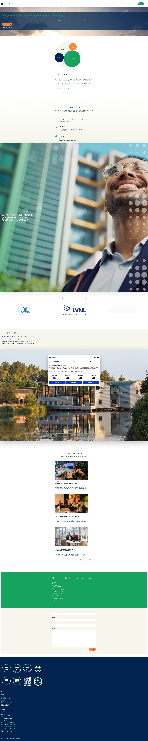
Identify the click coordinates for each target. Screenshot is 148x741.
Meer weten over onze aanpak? (62, 88)
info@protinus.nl (57, 596)
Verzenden (92, 649)
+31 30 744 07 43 (59, 591)
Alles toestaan (90, 382)
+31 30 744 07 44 (59, 587)
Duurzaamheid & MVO (5, 698)
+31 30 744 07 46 (59, 593)
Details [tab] (74, 361)
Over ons (3, 697)
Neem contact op (7, 24)
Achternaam (76, 611)
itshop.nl (3, 701)
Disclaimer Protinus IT (5, 705)
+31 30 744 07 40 (57, 595)
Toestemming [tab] (56, 361)
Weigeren (57, 382)
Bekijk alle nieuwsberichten (86, 559)
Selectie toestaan (74, 382)
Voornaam (54, 611)
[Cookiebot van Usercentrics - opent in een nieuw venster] (94, 357)
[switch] (67, 378)
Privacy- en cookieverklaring (7, 702)
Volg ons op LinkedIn (8, 731)
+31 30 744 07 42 (59, 589)
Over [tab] (91, 361)
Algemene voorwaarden (6, 704)
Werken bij (3, 695)
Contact (141, 3)
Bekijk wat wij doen (7, 27)
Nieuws (2, 694)
